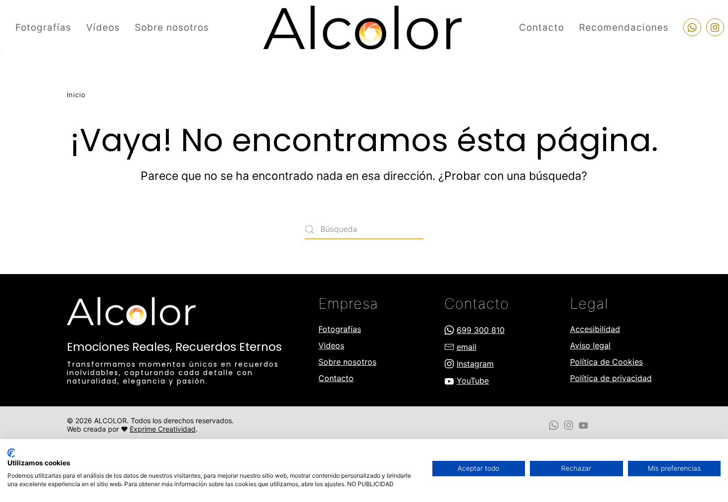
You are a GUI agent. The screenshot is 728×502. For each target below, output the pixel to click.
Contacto (541, 27)
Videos (331, 345)
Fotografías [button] (43, 27)
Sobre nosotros (172, 27)
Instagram (475, 364)
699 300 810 (481, 330)
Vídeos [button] (103, 27)
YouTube (473, 381)
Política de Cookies (606, 362)
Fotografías (339, 329)
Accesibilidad (595, 329)
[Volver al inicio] (364, 27)
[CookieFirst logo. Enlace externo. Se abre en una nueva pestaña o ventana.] (11, 452)
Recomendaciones (624, 27)
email (466, 347)
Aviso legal (590, 345)
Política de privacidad (611, 378)
